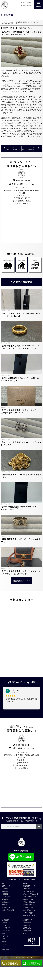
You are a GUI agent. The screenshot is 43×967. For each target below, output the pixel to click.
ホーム (3, 22)
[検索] (39, 826)
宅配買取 (35, 268)
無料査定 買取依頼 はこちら (32, 941)
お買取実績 (22, 28)
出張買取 (21, 268)
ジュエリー (31, 28)
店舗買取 (8, 268)
